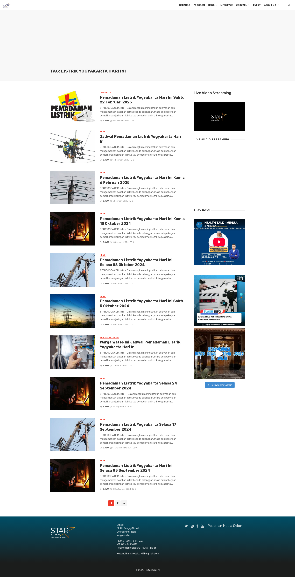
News (211, 5)
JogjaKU (241, 5)
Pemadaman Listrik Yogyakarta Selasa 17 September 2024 (138, 426)
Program (199, 5)
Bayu (106, 121)
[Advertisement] (147, 43)
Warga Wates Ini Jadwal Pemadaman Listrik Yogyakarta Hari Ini (140, 344)
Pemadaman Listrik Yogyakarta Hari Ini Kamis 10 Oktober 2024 (142, 221)
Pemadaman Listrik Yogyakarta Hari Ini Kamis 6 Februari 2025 (142, 179)
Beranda (184, 5)
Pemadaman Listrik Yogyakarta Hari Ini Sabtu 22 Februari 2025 (142, 99)
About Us (270, 5)
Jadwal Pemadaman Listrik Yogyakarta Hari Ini (140, 138)
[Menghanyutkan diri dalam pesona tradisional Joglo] (219, 353)
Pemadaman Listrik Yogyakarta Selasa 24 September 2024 (138, 385)
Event (257, 5)
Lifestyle (226, 5)
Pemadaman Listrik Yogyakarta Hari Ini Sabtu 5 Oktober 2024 (142, 303)
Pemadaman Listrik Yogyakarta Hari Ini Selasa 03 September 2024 (136, 468)
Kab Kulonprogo (109, 337)
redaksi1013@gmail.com (145, 553)
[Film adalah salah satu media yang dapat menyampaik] (219, 300)
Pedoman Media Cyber (225, 525)
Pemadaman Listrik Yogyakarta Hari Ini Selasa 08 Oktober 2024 (136, 262)
